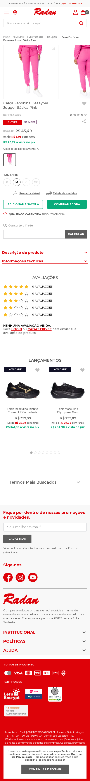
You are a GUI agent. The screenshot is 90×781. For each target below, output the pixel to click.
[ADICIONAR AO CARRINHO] (67, 204)
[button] (21, 150)
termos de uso (53, 548)
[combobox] (45, 23)
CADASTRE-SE (40, 329)
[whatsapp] (84, 121)
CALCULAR (76, 234)
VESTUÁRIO (36, 37)
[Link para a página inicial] (6, 37)
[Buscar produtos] (81, 23)
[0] (83, 12)
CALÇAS (52, 37)
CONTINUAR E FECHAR (45, 769)
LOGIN (16, 329)
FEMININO (18, 37)
